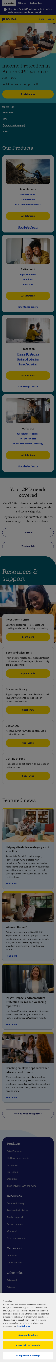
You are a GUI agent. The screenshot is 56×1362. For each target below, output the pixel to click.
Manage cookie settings (28, 1355)
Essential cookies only (28, 1345)
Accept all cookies (28, 1335)
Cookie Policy (23, 1326)
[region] (28, 1327)
